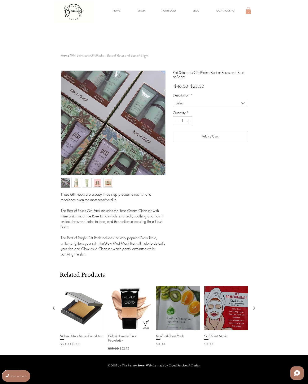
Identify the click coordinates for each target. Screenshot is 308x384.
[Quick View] (82, 308)
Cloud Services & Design (184, 365)
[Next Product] (254, 308)
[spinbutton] (182, 121)
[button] (248, 10)
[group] (154, 318)
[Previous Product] (53, 308)
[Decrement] (176, 121)
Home (65, 55)
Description (182, 95)
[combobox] (210, 103)
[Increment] (188, 121)
